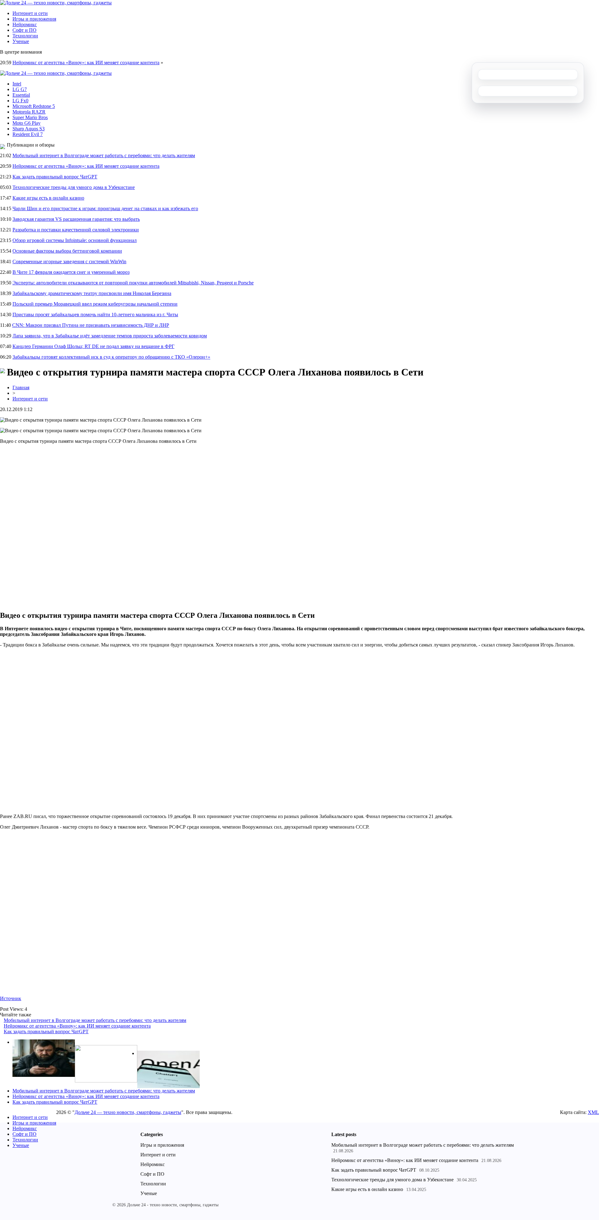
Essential (21, 95)
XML (593, 1112)
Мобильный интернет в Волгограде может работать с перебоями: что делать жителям (103, 155)
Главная (20, 387)
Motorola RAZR (29, 111)
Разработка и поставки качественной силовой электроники (75, 229)
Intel (16, 83)
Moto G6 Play (26, 123)
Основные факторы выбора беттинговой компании (67, 251)
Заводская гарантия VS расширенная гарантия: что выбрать (76, 219)
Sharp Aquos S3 (28, 128)
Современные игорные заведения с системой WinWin (69, 261)
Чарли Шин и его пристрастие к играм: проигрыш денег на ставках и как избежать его (105, 208)
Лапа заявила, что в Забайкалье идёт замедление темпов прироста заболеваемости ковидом (109, 335)
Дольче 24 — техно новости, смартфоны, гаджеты (128, 1112)
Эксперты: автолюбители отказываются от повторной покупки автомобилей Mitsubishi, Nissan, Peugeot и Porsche (133, 282)
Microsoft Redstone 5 (33, 106)
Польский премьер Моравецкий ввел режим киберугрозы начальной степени (95, 304)
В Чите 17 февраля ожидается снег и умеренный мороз (70, 272)
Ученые (20, 41)
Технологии (25, 35)
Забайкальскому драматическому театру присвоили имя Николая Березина (91, 293)
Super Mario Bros (30, 117)
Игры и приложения (34, 19)
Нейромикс (24, 24)
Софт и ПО (24, 30)
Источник (10, 998)
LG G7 (19, 89)
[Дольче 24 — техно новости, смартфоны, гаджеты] (56, 2)
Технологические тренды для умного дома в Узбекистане (73, 187)
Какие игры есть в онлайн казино (48, 198)
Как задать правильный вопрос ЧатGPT (54, 176)
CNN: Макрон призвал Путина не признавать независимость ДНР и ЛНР (90, 325)
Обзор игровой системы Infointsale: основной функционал (74, 240)
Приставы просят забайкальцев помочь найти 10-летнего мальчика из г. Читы (95, 314)
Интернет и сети (30, 13)
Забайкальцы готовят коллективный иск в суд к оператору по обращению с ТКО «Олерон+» (111, 357)
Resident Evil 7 (27, 134)
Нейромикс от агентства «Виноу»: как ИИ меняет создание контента (85, 62)
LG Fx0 (20, 100)
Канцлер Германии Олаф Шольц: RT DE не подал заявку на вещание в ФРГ (93, 346)
